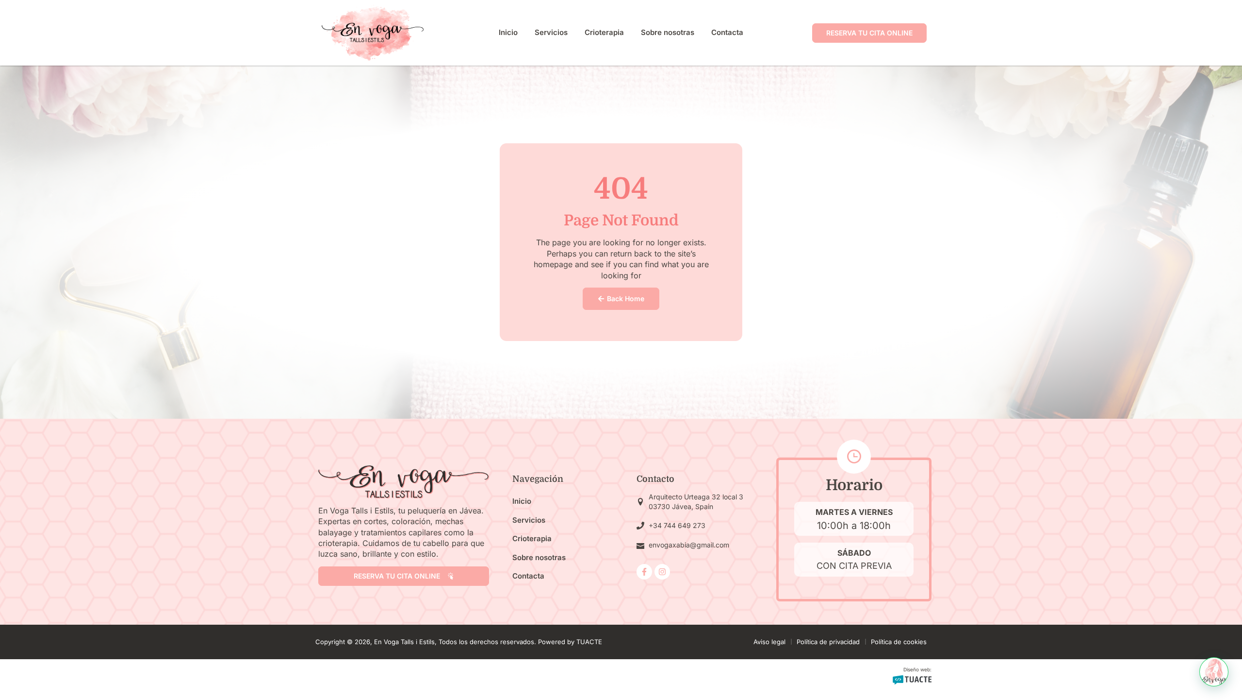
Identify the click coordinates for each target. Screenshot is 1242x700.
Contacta (727, 32)
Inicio (508, 32)
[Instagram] (662, 572)
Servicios (551, 32)
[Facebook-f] (644, 572)
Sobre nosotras (667, 32)
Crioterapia (604, 32)
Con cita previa (854, 566)
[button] (1213, 671)
